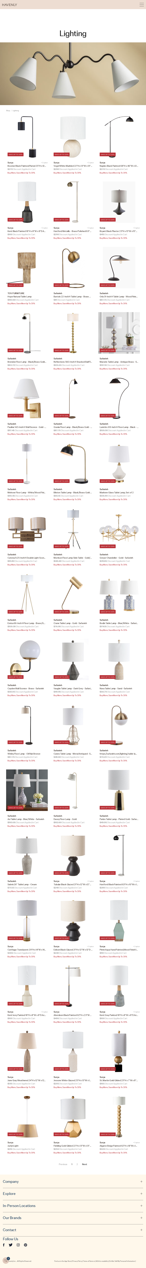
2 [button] (77, 1164)
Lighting (16, 111)
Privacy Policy (77, 1261)
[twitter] (11, 1245)
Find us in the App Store (62, 1261)
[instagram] (18, 1245)
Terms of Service (89, 1261)
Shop (8, 111)
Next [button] (84, 1164)
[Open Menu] (142, 4)
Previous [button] (63, 1164)
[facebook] (4, 1245)
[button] (9, 4)
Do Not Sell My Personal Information (122, 1261)
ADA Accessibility (102, 1261)
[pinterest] (25, 1245)
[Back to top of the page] (137, 1253)
